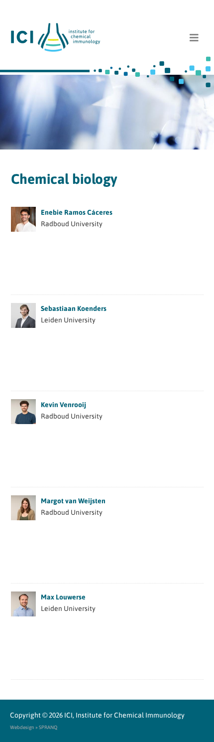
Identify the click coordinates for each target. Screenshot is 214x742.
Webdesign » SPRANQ (33, 727)
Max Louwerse (63, 597)
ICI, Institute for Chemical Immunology (124, 715)
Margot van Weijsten (73, 501)
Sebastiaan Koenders (74, 308)
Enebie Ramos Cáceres (76, 212)
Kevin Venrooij (63, 405)
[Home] (107, 37)
